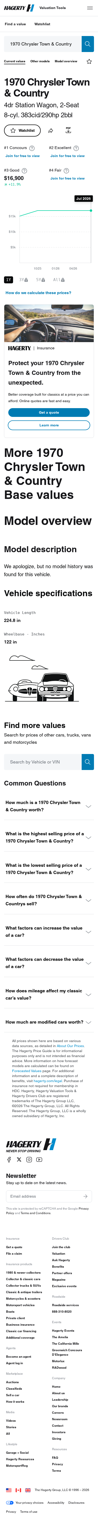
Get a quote (49, 412)
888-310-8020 (62, 1311)
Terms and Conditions (36, 1213)
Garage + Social (17, 1452)
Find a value (15, 24)
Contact (57, 1425)
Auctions (12, 1382)
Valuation (58, 1253)
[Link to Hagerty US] (9, 1489)
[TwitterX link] (19, 1159)
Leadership (60, 1399)
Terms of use (28, 1511)
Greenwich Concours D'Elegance (67, 1352)
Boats (10, 1311)
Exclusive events (64, 1286)
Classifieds (14, 1388)
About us (58, 1393)
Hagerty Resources (20, 1459)
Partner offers (62, 1273)
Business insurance (20, 1324)
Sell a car (12, 1395)
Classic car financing (21, 1331)
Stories (11, 1427)
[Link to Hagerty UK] (28, 1489)
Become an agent (18, 1356)
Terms (56, 1470)
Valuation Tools (52, 8)
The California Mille (65, 1343)
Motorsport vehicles (20, 1305)
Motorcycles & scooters (23, 1298)
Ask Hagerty (61, 1260)
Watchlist (42, 24)
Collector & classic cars (23, 1279)
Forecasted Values (26, 1071)
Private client (15, 1318)
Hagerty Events (63, 1330)
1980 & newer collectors (23, 1272)
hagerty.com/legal (48, 1081)
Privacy (57, 1464)
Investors (59, 1432)
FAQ (55, 1457)
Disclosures (76, 1502)
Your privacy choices (29, 1502)
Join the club (61, 1247)
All (8, 1433)
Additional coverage (20, 1337)
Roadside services (65, 1305)
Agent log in (14, 1363)
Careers (58, 1412)
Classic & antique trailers (24, 1292)
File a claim (14, 1253)
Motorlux (58, 1361)
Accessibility (55, 1502)
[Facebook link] (9, 1159)
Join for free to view (23, 156)
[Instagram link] (29, 1159)
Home (56, 1386)
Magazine (59, 1279)
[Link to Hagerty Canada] (18, 1489)
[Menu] (90, 8)
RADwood (59, 1367)
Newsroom (60, 1419)
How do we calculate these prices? (38, 293)
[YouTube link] (39, 1159)
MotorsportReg (17, 1465)
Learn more (49, 425)
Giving (56, 1438)
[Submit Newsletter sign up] (85, 1196)
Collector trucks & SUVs (23, 1285)
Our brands (60, 1406)
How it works (15, 1401)
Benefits (58, 1266)
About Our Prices (70, 1046)
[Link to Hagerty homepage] (31, 1145)
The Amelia (60, 1337)
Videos (11, 1420)
